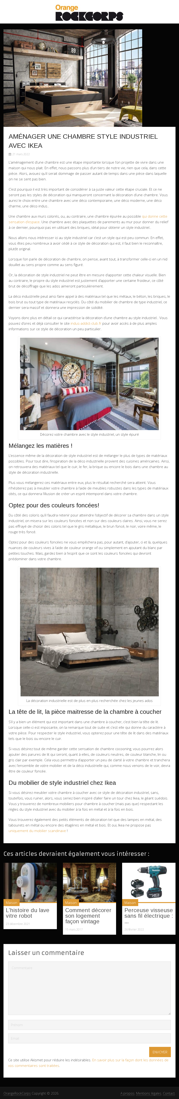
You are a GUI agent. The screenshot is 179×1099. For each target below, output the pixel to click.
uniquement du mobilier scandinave (37, 830)
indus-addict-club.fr (86, 323)
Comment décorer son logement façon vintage (88, 915)
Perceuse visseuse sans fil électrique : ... (148, 915)
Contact (169, 1093)
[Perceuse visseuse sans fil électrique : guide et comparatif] (149, 883)
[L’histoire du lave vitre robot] (30, 883)
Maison (11, 902)
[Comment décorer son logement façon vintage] (89, 883)
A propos (127, 1093)
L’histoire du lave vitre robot (27, 913)
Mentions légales (148, 1093)
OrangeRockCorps (17, 1093)
